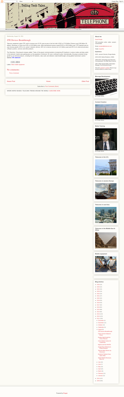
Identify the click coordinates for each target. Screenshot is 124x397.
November (101, 322)
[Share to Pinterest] (19, 62)
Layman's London (104, 68)
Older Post (85, 81)
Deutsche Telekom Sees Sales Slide (104, 355)
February (100, 373)
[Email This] (12, 62)
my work (71, 29)
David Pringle (98, 39)
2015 (98, 309)
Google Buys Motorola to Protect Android (104, 347)
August (100, 329)
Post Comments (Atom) (52, 86)
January (100, 375)
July (99, 362)
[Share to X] (15, 62)
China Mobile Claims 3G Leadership (104, 341)
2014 (98, 311)
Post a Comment (14, 73)
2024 (98, 289)
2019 (98, 300)
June (99, 364)
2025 (98, 287)
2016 (98, 307)
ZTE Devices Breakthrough (105, 331)
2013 (98, 314)
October (100, 325)
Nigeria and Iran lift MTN (104, 344)
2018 (98, 302)
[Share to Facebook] (17, 62)
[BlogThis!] (13, 62)
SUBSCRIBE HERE (54, 91)
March (100, 371)
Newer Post (11, 81)
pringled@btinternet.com (105, 46)
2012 (98, 316)
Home (48, 81)
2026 (98, 284)
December (101, 320)
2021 (98, 296)
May (99, 366)
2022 (98, 293)
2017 (98, 305)
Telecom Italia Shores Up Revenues (104, 351)
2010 (98, 378)
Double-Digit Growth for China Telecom (104, 338)
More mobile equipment (18, 64)
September (101, 327)
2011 (98, 318)
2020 (98, 298)
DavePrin (101, 49)
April (99, 369)
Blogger (65, 393)
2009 (98, 380)
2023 (98, 291)
